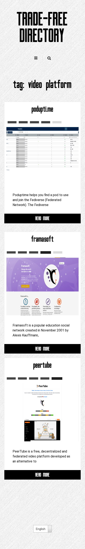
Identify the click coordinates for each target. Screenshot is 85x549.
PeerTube (42, 365)
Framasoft (42, 239)
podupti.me (42, 109)
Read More (42, 218)
